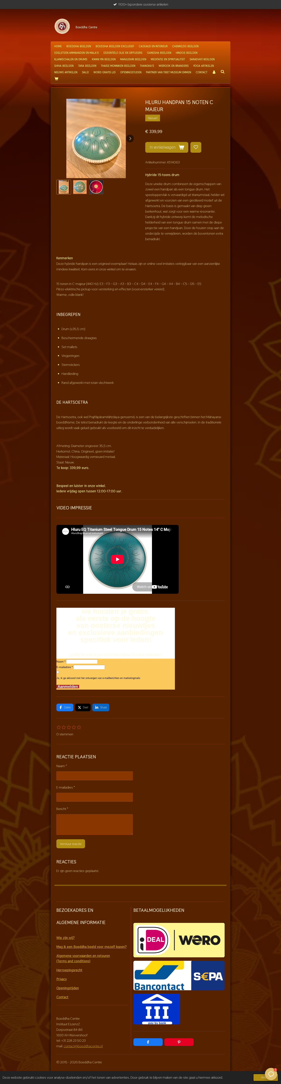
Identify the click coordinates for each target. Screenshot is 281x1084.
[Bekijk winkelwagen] (56, 79)
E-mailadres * (64, 667)
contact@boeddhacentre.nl (83, 1046)
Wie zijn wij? (65, 938)
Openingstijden (67, 988)
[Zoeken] (222, 72)
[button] (63, 187)
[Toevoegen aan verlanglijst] (195, 147)
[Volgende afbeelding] (130, 138)
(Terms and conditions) (73, 961)
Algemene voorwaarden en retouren (83, 955)
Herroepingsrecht (69, 970)
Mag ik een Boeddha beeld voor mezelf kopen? (91, 947)
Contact (62, 997)
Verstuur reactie (71, 844)
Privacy (61, 979)
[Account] (214, 72)
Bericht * (62, 809)
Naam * (60, 661)
